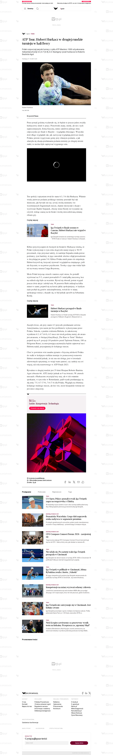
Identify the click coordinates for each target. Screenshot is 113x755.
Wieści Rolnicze (76, 713)
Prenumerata (58, 706)
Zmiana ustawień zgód (43, 704)
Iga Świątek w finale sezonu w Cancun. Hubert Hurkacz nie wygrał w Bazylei (68, 230)
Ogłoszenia (57, 704)
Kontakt (24, 704)
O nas (24, 702)
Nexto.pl (74, 706)
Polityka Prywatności (42, 702)
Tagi (70, 492)
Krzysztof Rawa (32, 116)
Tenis (33, 34)
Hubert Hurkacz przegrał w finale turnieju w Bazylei (66, 309)
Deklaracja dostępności (43, 711)
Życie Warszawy (77, 715)
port (62, 9)
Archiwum (56, 708)
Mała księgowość (77, 708)
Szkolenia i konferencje (30, 722)
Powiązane (26, 492)
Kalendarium (40, 728)
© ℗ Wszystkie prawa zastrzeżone (39, 480)
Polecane (42, 492)
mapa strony (26, 728)
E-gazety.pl (75, 704)
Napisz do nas (27, 706)
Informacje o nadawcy (42, 708)
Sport (28, 34)
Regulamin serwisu (41, 706)
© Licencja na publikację (36, 478)
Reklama (56, 702)
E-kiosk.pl (74, 702)
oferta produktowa (56, 728)
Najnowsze (56, 492)
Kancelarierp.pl (76, 711)
